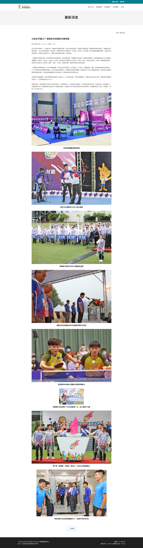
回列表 (72, 528)
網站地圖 (122, 1)
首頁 (117, 32)
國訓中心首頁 (115, 1)
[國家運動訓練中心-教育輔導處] (24, 7)
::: (109, 1)
